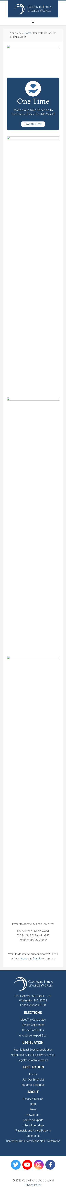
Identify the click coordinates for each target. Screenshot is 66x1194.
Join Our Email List (33, 1079)
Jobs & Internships (33, 1125)
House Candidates (33, 1030)
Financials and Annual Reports (33, 1130)
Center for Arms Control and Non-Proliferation (33, 1141)
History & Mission (33, 1099)
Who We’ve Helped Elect (33, 1035)
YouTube (27, 1165)
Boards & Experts (33, 1120)
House (23, 958)
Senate (37, 958)
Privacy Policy (33, 1185)
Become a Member (33, 1084)
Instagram (39, 1165)
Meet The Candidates (33, 1019)
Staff (33, 1104)
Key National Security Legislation (33, 1049)
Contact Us (33, 1135)
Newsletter (33, 1114)
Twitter (16, 1165)
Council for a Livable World (33, 9)
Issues (33, 1074)
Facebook (50, 1165)
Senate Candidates (33, 1025)
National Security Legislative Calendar (33, 1054)
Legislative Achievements (33, 1060)
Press (33, 1109)
